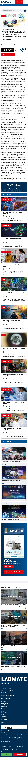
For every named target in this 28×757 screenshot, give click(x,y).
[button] (14, 752)
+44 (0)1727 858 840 (8, 688)
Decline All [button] (20, 754)
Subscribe (3, 716)
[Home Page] (6, 2)
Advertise (3, 717)
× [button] (26, 730)
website (21, 178)
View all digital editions (13, 571)
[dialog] (14, 743)
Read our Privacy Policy (20, 744)
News (13, 46)
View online (8, 566)
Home (2, 711)
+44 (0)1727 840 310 (8, 690)
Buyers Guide (4, 713)
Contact (3, 721)
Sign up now (19, 1)
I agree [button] (7, 754)
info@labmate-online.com (9, 692)
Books (2, 722)
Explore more (4, 608)
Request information (9, 54)
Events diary (4, 719)
